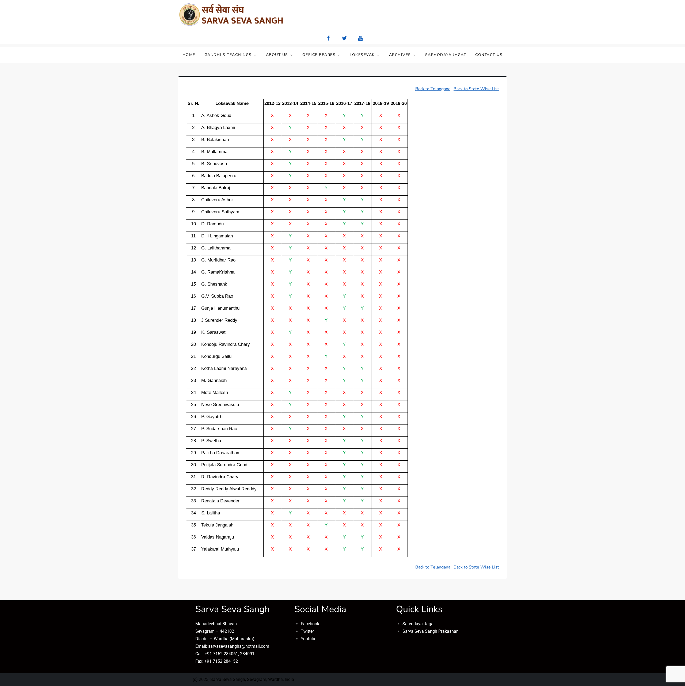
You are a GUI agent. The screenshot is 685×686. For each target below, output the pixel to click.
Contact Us (489, 54)
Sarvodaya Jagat (445, 54)
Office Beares (319, 54)
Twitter (307, 631)
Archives (400, 54)
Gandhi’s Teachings (228, 54)
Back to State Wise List (476, 89)
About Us (277, 54)
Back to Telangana (432, 89)
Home (188, 54)
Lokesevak (362, 54)
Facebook (310, 623)
